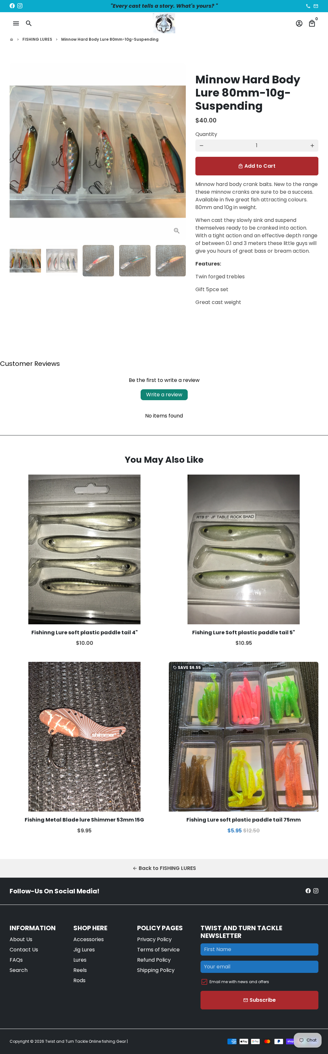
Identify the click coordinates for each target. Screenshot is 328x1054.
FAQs (16, 960)
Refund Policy (154, 960)
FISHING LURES (37, 39)
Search (19, 970)
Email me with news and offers (239, 981)
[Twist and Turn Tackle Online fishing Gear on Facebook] (12, 6)
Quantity (206, 134)
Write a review (164, 394)
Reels (80, 970)
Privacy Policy (154, 939)
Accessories (88, 939)
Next (174, 152)
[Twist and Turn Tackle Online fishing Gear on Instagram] (19, 6)
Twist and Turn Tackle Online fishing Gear (85, 1041)
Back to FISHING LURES (164, 868)
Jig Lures (84, 949)
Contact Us (24, 949)
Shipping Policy (156, 970)
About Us (21, 939)
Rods (79, 980)
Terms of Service (158, 949)
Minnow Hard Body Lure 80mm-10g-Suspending (110, 39)
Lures (79, 960)
